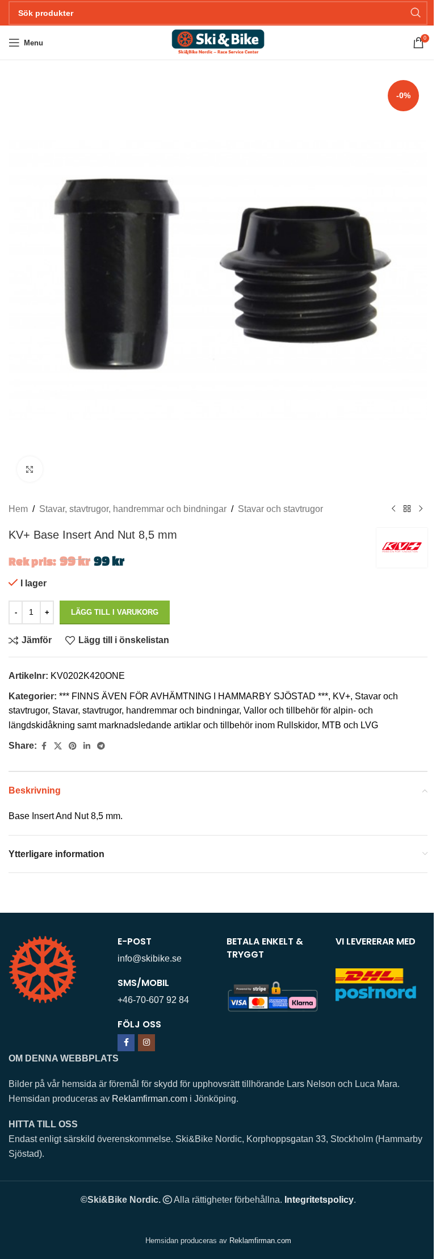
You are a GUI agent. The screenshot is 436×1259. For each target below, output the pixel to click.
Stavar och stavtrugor (280, 509)
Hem (18, 509)
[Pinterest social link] (72, 746)
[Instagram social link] (146, 1042)
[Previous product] (393, 509)
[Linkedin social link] (87, 746)
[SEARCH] (415, 13)
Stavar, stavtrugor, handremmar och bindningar (133, 509)
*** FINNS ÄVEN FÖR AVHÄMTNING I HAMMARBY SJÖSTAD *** (193, 696)
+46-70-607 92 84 (153, 1000)
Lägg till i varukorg (114, 612)
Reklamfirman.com (149, 1098)
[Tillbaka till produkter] (407, 509)
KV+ (341, 696)
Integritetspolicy (319, 1200)
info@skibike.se (150, 958)
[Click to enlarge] (30, 469)
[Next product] (420, 509)
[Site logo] (218, 42)
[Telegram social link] (101, 746)
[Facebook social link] (44, 746)
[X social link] (58, 746)
